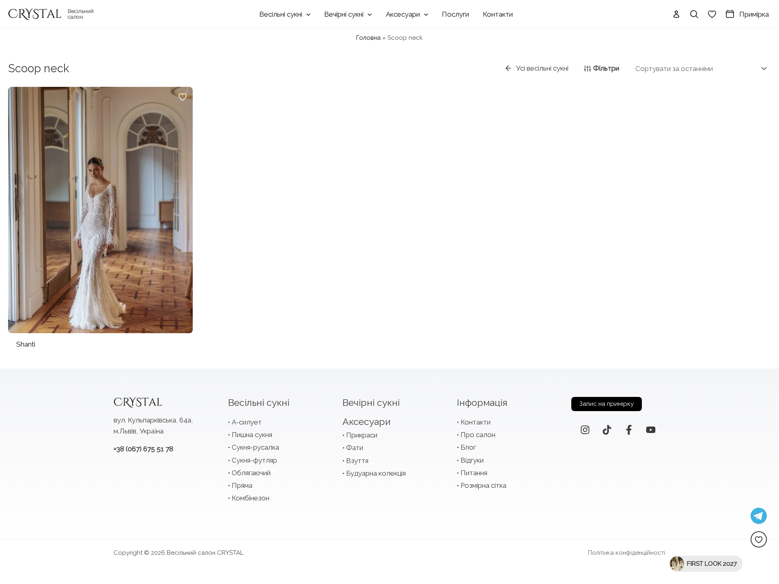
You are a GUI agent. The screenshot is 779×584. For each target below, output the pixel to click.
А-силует (247, 422)
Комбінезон (250, 498)
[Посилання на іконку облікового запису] (676, 14)
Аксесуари (366, 421)
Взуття (357, 461)
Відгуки (472, 460)
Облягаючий (251, 473)
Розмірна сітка (483, 485)
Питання (474, 473)
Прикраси (361, 435)
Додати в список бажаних (182, 97)
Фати (354, 448)
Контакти (476, 422)
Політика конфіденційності (626, 552)
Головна (368, 37)
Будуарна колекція (376, 473)
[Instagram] (585, 430)
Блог (468, 447)
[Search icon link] (694, 14)
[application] (306, 14)
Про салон (478, 435)
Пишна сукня (252, 435)
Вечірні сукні (371, 402)
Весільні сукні (258, 402)
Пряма (242, 485)
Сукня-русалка (255, 447)
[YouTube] (651, 430)
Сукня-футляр (254, 460)
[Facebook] (629, 430)
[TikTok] (607, 430)
